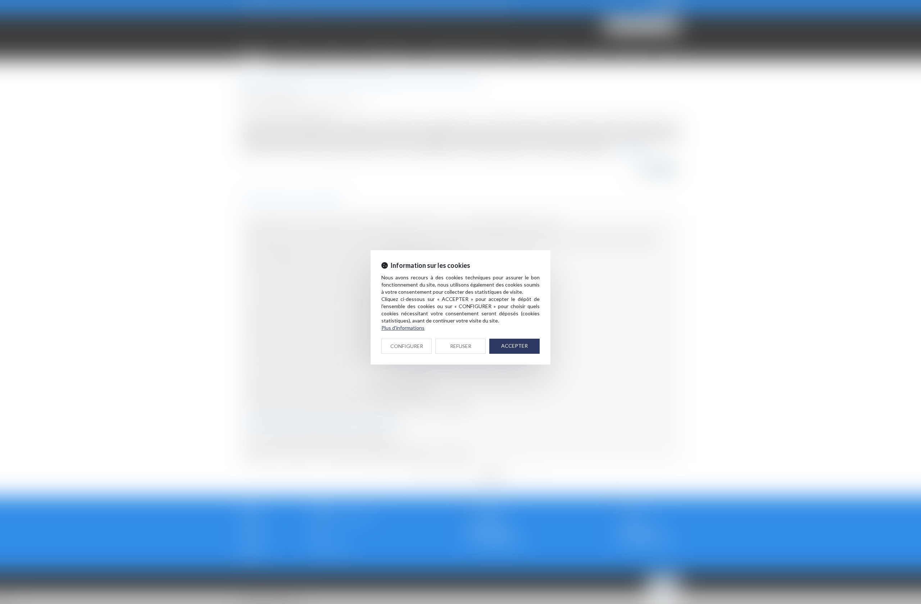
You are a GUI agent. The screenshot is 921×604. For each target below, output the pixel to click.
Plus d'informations (403, 328)
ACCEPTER (514, 346)
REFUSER (460, 346)
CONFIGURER (406, 346)
